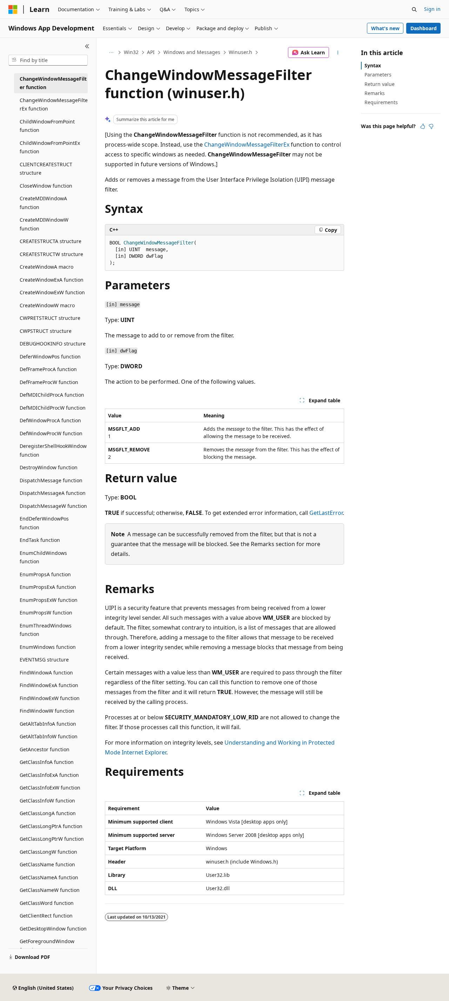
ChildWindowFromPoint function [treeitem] (47, 126)
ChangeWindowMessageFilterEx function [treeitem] (54, 104)
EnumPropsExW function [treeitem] (49, 600)
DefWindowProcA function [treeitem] (50, 420)
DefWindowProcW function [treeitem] (51, 433)
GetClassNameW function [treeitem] (50, 890)
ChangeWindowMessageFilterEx (246, 144)
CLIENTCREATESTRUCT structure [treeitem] (46, 168)
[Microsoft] (13, 9)
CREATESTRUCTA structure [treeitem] (50, 241)
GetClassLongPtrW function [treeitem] (52, 838)
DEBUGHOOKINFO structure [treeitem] (53, 343)
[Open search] (414, 9)
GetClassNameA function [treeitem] (49, 877)
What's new (385, 28)
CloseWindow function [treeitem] (46, 185)
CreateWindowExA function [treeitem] (51, 279)
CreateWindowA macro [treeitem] (46, 266)
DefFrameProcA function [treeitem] (48, 369)
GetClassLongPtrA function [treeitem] (51, 826)
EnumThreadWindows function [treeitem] (46, 630)
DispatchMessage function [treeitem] (51, 480)
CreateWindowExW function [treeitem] (52, 292)
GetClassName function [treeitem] (47, 864)
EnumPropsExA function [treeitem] (48, 587)
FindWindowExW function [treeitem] (50, 698)
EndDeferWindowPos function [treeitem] (44, 523)
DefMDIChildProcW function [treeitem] (53, 407)
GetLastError (326, 513)
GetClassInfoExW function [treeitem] (50, 787)
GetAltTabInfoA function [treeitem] (48, 723)
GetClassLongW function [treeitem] (48, 851)
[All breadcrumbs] (111, 52)
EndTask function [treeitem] (40, 540)
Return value (379, 84)
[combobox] (48, 60)
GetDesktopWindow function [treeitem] (53, 928)
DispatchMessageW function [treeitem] (53, 506)
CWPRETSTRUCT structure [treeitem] (50, 318)
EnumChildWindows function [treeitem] (43, 557)
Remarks (374, 93)
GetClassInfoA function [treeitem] (47, 762)
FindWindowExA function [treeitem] (49, 685)
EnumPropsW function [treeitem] (46, 612)
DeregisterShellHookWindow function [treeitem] (53, 450)
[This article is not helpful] (431, 126)
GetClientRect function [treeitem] (46, 915)
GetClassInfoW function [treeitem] (47, 800)
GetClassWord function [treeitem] (47, 903)
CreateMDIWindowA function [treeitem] (43, 202)
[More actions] (338, 52)
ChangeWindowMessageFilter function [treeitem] (53, 83)
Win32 (131, 52)
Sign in (432, 9)
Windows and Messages (191, 52)
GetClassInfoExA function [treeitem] (49, 775)
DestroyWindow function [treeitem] (49, 467)
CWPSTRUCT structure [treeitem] (46, 331)
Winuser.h (240, 52)
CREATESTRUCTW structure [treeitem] (51, 254)
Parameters (377, 74)
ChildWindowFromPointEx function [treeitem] (50, 147)
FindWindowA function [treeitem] (46, 672)
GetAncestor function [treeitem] (44, 749)
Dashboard (423, 28)
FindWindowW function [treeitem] (47, 710)
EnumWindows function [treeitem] (48, 647)
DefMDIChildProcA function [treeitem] (52, 394)
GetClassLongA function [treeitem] (48, 813)
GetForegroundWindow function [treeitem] (47, 945)
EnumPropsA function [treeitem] (45, 574)
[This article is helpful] (422, 126)
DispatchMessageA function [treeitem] (53, 493)
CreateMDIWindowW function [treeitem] (44, 224)
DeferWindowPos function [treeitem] (50, 356)
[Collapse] (87, 46)
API (151, 52)
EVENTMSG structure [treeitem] (44, 659)
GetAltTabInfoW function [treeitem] (49, 736)
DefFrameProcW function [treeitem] (49, 382)
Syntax (372, 65)
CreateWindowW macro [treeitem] (47, 305)
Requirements (381, 102)
